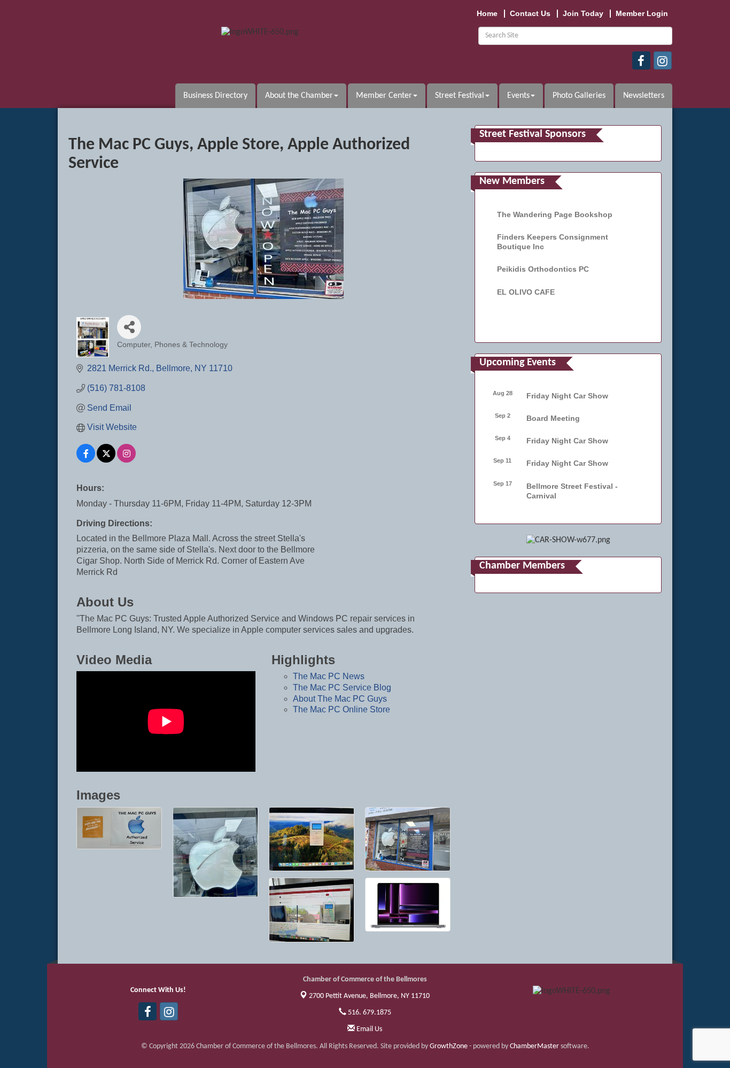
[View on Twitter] (106, 459)
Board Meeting (553, 418)
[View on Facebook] (85, 459)
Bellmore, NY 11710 (369, 996)
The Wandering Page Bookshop (554, 214)
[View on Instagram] (126, 459)
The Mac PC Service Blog (342, 687)
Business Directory (215, 95)
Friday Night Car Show (567, 395)
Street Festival (459, 95)
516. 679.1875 (368, 1013)
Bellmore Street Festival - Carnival (572, 491)
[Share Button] (129, 327)
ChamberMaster (534, 1046)
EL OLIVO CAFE (526, 292)
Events (518, 95)
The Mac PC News (328, 676)
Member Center (384, 95)
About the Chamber (299, 95)
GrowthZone (449, 1046)
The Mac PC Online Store (341, 709)
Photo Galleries (579, 95)
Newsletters (643, 95)
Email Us (368, 1029)
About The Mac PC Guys (340, 698)
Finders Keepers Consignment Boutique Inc (552, 242)
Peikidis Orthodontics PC (543, 269)
